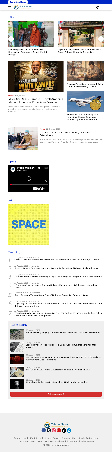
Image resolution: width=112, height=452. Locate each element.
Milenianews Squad (49, 438)
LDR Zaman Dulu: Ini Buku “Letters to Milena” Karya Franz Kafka (58, 370)
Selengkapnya (55, 394)
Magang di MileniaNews (82, 441)
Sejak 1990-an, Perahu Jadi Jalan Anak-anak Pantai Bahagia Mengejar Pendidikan (79, 50)
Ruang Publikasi (46, 441)
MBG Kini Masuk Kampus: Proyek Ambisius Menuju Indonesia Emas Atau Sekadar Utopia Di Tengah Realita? (35, 102)
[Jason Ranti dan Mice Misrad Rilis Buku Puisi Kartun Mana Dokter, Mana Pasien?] (17, 347)
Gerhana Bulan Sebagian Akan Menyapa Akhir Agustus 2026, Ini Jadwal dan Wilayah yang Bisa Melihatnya (63, 358)
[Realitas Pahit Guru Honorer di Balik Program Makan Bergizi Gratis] (85, 71)
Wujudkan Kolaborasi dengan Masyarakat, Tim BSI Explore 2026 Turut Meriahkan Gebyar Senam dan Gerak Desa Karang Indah (58, 314)
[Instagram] (54, 430)
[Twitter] (49, 430)
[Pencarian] (102, 7)
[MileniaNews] (23, 7)
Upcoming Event (27, 441)
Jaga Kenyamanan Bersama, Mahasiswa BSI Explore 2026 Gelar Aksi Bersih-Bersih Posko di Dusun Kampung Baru (58, 304)
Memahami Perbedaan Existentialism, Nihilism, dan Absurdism (57, 382)
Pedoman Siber (69, 438)
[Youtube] (59, 430)
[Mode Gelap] (97, 7)
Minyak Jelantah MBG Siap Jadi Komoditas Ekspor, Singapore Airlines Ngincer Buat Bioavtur (82, 117)
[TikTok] (64, 430)
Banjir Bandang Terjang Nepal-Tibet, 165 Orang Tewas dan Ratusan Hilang (51, 295)
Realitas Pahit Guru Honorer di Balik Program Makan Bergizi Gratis (85, 85)
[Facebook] (44, 430)
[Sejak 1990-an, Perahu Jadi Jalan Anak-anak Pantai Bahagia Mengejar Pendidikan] (81, 34)
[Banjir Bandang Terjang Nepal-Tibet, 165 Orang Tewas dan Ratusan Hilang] (17, 334)
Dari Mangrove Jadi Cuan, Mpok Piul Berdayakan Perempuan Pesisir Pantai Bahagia (27, 52)
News (11, 95)
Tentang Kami (21, 438)
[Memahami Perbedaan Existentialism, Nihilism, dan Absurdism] (17, 384)
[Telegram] (69, 430)
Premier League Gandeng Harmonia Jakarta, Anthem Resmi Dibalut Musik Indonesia (56, 268)
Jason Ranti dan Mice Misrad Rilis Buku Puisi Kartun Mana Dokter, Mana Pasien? (62, 346)
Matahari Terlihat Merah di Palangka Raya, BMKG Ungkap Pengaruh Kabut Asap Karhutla (58, 276)
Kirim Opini (62, 441)
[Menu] (10, 7)
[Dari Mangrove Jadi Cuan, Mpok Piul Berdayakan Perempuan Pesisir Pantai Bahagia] (31, 34)
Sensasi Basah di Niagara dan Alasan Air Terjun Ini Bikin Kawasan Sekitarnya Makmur (56, 260)
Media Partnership (88, 438)
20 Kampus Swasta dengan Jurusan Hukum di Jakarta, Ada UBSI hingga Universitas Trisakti (55, 286)
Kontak (33, 438)
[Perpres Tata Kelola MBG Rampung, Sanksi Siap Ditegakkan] (23, 138)
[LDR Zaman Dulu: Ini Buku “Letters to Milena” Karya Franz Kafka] (17, 372)
